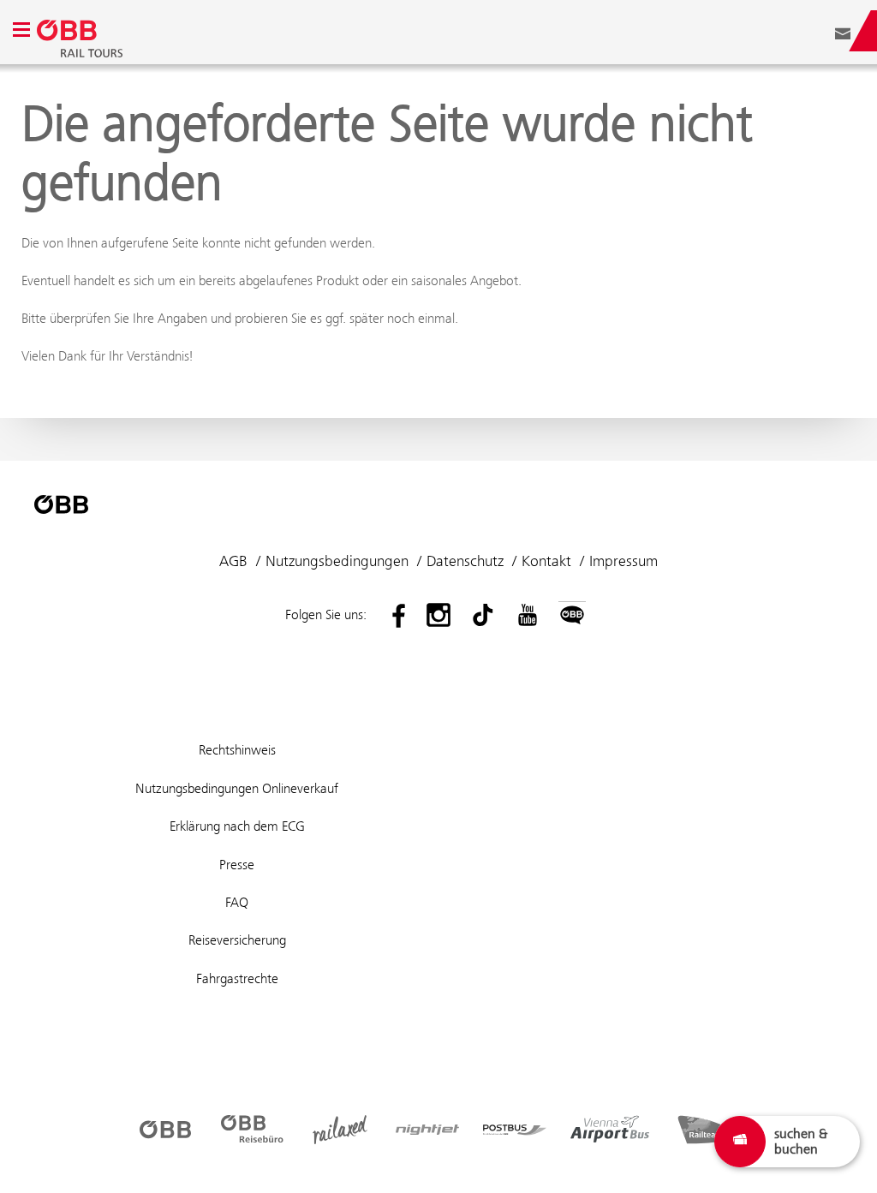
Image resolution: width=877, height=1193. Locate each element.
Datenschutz (465, 561)
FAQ (236, 902)
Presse (236, 864)
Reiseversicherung (237, 940)
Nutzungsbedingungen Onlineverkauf (236, 788)
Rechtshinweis (237, 750)
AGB (233, 561)
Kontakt (546, 561)
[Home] (416, 31)
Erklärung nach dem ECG (237, 826)
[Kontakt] (843, 30)
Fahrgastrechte (237, 978)
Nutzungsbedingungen (337, 561)
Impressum (623, 561)
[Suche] (817, 30)
